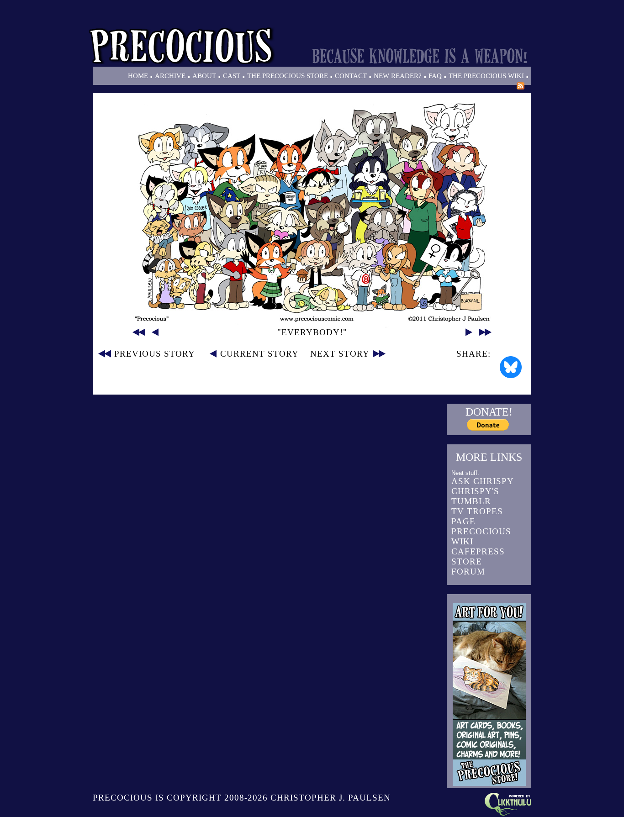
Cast (231, 75)
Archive (170, 75)
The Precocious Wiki (486, 75)
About (204, 75)
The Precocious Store (287, 75)
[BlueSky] (510, 367)
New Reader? (398, 75)
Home (138, 75)
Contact (351, 75)
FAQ (435, 75)
